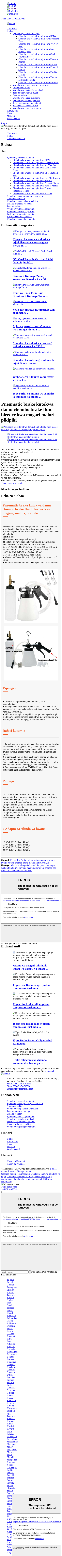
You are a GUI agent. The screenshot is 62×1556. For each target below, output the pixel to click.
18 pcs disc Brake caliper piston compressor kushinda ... (31, 1025)
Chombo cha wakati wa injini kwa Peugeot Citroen (36, 183)
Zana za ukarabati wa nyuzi (25, 93)
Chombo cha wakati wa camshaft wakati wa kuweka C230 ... (32, 345)
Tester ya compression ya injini (27, 103)
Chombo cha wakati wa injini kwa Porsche (38, 82)
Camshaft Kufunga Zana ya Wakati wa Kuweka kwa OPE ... (32, 278)
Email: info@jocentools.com (20, 1089)
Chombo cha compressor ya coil (27, 1179)
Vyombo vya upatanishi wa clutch (28, 90)
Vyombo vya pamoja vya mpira (27, 108)
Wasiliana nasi (13, 118)
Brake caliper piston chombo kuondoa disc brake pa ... (30, 1061)
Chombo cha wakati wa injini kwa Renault (37, 64)
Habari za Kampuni (16, 1161)
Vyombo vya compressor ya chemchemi (31, 85)
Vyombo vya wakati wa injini (26, 33)
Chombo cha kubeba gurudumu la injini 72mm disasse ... (33, 361)
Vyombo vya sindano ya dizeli (26, 100)
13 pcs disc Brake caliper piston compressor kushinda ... (31, 986)
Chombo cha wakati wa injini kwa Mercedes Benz (36, 162)
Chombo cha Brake (21, 87)
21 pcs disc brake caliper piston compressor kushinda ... (31, 1006)
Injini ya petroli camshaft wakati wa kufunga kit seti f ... (32, 328)
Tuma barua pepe (9, 1187)
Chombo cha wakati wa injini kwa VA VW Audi (35, 165)
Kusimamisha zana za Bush (25, 105)
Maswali (11, 116)
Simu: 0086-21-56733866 (18, 1086)
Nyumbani (12, 28)
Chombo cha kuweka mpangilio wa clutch (20, 1174)
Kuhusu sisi (12, 111)
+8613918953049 (9, 1189)
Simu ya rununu (24, 1171)
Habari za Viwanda (16, 1164)
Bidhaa (10, 31)
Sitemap (11, 1171)
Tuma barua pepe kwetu (12, 483)
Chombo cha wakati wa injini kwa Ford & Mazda (35, 185)
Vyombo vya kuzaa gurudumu (26, 98)
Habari (10, 113)
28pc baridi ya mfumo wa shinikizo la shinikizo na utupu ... (34, 395)
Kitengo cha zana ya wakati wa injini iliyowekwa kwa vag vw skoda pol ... (31, 242)
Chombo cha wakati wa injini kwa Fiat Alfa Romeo (36, 178)
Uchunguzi (49, 1071)
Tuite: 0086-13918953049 (13, 18)
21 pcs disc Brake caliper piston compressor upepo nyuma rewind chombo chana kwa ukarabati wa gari (28, 861)
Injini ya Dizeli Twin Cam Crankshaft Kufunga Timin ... (30, 294)
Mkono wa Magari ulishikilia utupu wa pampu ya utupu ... (30, 967)
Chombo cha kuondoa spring (20, 1176)
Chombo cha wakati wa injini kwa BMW (37, 36)
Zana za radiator (20, 95)
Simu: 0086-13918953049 (19, 1083)
